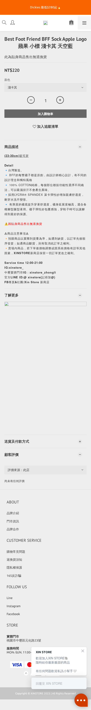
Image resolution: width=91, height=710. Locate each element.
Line (10, 598)
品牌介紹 (13, 513)
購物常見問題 (16, 551)
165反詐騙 (14, 575)
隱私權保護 (14, 567)
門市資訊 (13, 521)
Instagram (14, 606)
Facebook (13, 614)
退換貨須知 (14, 559)
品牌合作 (13, 529)
